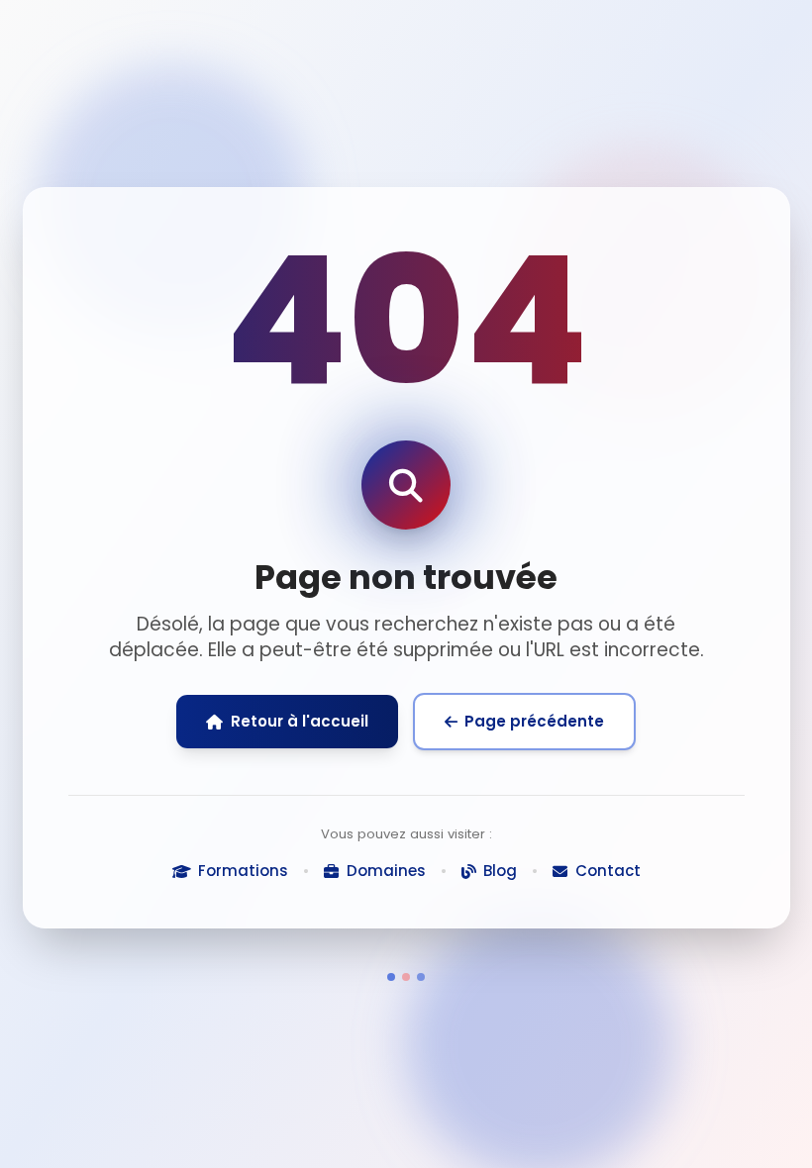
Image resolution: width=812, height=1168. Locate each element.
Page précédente (534, 721)
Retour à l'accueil (299, 721)
